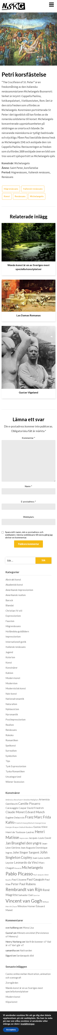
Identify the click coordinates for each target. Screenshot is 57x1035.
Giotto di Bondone (26, 827)
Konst (7, 196)
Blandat (10, 605)
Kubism (9, 672)
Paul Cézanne (19, 879)
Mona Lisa (28, 927)
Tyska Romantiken (15, 771)
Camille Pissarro (29, 803)
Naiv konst (11, 693)
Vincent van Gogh (24, 900)
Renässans (20, 196)
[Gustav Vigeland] (28, 356)
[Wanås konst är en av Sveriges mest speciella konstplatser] (28, 241)
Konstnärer (12, 667)
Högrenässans (11, 189)
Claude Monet (15, 812)
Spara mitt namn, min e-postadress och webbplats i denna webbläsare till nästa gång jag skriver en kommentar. (29, 535)
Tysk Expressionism (16, 766)
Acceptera (11, 1030)
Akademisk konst (14, 584)
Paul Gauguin (35, 879)
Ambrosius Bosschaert (14, 800)
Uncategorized (13, 776)
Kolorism (10, 657)
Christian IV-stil (14, 610)
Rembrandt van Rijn (24, 889)
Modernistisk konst (16, 688)
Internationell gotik (16, 641)
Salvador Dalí (25, 894)
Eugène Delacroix (15, 817)
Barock (9, 600)
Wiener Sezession (15, 781)
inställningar (27, 1024)
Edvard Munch (35, 812)
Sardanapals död (25, 955)
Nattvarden (26, 950)
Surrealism (11, 750)
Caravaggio (12, 807)
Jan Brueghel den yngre (23, 843)
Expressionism (13, 615)
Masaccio (17, 868)
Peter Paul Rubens (23, 884)
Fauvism (10, 621)
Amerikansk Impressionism (19, 589)
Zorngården (12, 982)
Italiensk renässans (33, 189)
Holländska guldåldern (17, 631)
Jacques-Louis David (40, 837)
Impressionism (13, 636)
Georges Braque (12, 827)
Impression (23, 838)
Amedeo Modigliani (30, 800)
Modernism (11, 683)
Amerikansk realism (16, 595)
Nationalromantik (15, 698)
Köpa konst (11, 1001)
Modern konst (13, 678)
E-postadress (28, 501)
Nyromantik (12, 714)
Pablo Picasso (19, 873)
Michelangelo (37, 196)
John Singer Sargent (26, 852)
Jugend (9, 652)
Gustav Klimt (40, 826)
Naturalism (11, 704)
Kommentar (28, 438)
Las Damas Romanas (28, 315)
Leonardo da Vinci (26, 862)
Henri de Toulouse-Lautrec (20, 832)
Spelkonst (11, 745)
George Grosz (40, 823)
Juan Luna (37, 857)
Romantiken (12, 740)
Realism (10, 724)
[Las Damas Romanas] (28, 294)
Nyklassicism (12, 709)
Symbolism (11, 755)
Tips (8, 761)
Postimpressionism (15, 719)
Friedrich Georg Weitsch (25, 823)
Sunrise (36, 895)
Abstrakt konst (13, 579)
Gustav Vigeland (28, 392)
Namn (28, 486)
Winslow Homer (26, 906)
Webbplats (28, 517)
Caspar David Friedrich (31, 807)
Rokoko (10, 735)
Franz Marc (33, 817)
